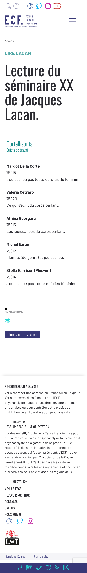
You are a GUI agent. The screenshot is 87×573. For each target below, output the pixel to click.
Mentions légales (15, 556)
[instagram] (48, 6)
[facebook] (30, 6)
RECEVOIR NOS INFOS (18, 495)
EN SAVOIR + (20, 421)
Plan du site (41, 556)
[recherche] (8, 6)
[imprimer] (7, 320)
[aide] (16, 6)
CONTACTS (11, 501)
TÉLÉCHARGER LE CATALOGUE (23, 335)
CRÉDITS (10, 508)
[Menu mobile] (72, 21)
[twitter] (39, 6)
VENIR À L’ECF (13, 488)
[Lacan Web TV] (57, 6)
